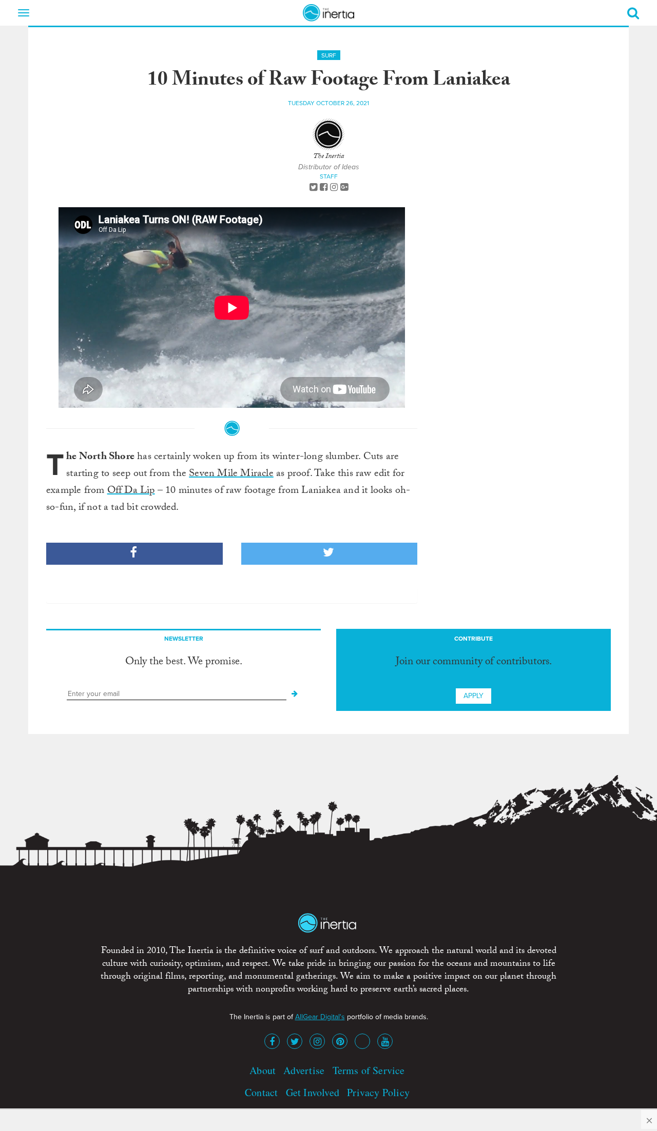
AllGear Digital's (320, 1017)
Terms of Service (369, 1070)
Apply (473, 695)
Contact (261, 1092)
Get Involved (312, 1092)
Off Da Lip (131, 491)
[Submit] (294, 694)
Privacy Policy (378, 1092)
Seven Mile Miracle (231, 474)
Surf (328, 55)
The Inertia (328, 157)
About (262, 1070)
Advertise (303, 1070)
